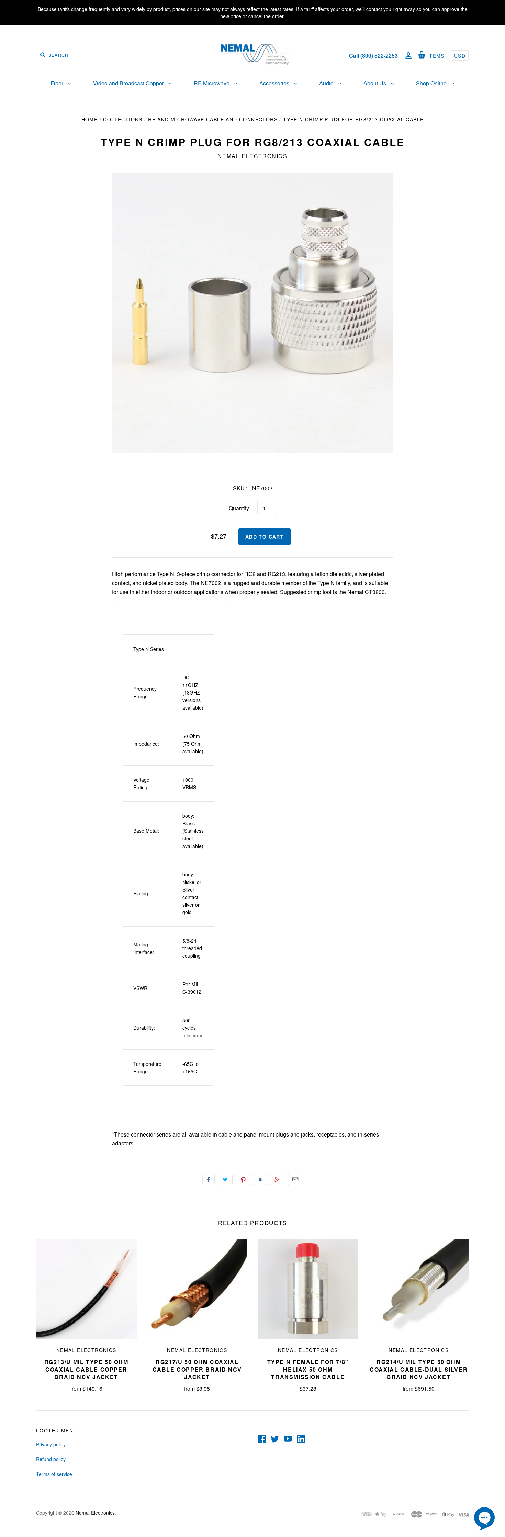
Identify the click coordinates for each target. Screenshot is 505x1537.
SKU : (240, 488)
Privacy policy (51, 1444)
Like (208, 1179)
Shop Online (432, 83)
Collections (122, 119)
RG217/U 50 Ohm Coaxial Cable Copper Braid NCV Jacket (197, 1369)
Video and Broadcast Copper (129, 83)
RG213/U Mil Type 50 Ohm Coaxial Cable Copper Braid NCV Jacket (86, 1369)
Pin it (243, 1179)
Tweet (225, 1179)
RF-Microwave (212, 83)
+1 (277, 1179)
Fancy (260, 1179)
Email (295, 1179)
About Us (375, 83)
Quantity (239, 508)
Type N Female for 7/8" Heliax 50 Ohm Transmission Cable (308, 1369)
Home (89, 119)
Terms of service (54, 1473)
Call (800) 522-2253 (373, 55)
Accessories (275, 83)
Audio (327, 83)
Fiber (57, 83)
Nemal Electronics (252, 156)
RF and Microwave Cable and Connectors (213, 119)
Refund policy (51, 1459)
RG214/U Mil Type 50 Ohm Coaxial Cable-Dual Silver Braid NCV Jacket (419, 1369)
